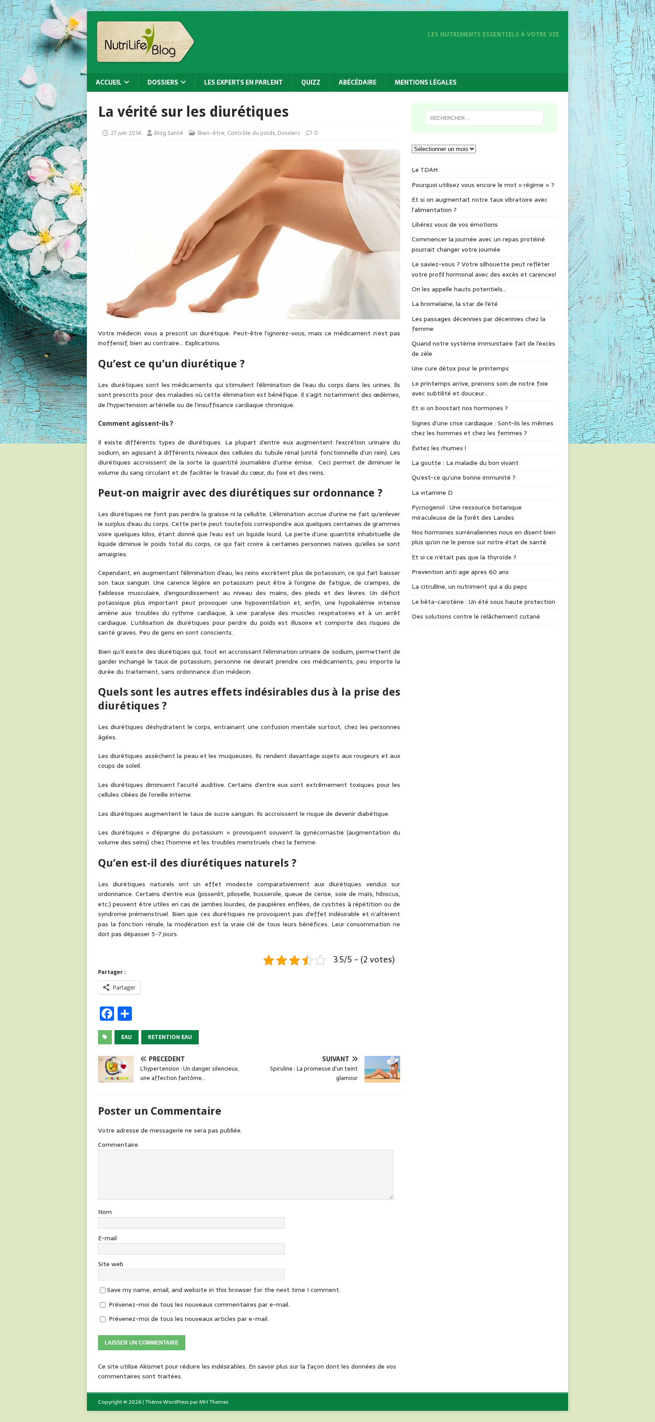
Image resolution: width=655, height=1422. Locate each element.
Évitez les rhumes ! (439, 448)
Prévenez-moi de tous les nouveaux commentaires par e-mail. (199, 1304)
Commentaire (118, 1144)
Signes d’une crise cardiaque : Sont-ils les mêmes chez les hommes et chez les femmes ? (482, 428)
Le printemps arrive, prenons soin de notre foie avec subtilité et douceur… (480, 388)
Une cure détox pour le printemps (460, 368)
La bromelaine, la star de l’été (455, 304)
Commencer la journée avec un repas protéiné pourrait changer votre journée (478, 244)
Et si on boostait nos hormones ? (460, 408)
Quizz (310, 82)
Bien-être (211, 133)
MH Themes (213, 1402)
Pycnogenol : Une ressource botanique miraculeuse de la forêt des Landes (467, 512)
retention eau (170, 1037)
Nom (105, 1212)
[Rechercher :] (484, 118)
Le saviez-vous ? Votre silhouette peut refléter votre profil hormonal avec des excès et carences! (484, 269)
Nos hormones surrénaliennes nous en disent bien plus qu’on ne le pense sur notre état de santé (484, 537)
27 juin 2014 (126, 133)
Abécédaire (358, 82)
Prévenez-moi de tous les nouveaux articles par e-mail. (189, 1319)
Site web (110, 1264)
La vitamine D (432, 492)
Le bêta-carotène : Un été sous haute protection (483, 602)
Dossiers (162, 82)
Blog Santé (168, 133)
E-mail (107, 1238)
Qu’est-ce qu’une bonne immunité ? (464, 477)
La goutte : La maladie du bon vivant (465, 463)
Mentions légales (426, 82)
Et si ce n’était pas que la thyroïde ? (464, 557)
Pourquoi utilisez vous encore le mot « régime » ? (483, 185)
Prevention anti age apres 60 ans (460, 572)
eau (126, 1037)
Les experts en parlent (243, 82)
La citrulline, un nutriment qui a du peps (469, 586)
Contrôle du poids (251, 133)
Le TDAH (425, 170)
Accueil (109, 82)
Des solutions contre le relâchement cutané (476, 616)
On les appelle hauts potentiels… (459, 289)
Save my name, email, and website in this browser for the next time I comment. (223, 1290)
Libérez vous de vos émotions (455, 224)
